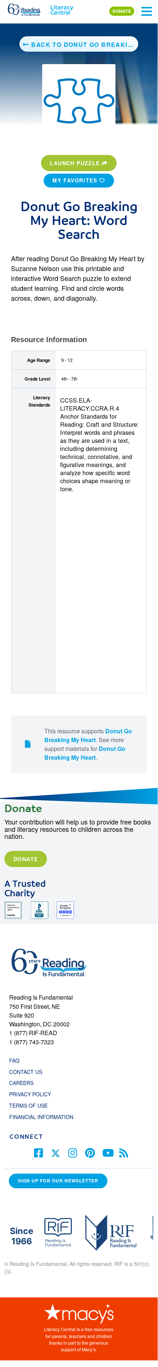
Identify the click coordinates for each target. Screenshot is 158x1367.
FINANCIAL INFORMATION (41, 1116)
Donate (26, 859)
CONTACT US (28, 1071)
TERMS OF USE (32, 1105)
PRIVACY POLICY (30, 1094)
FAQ (14, 1060)
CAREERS (21, 1082)
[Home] (28, 8)
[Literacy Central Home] (61, 8)
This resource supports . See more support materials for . (88, 744)
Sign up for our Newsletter (58, 1180)
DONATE (122, 11)
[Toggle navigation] (147, 11)
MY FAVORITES (75, 180)
